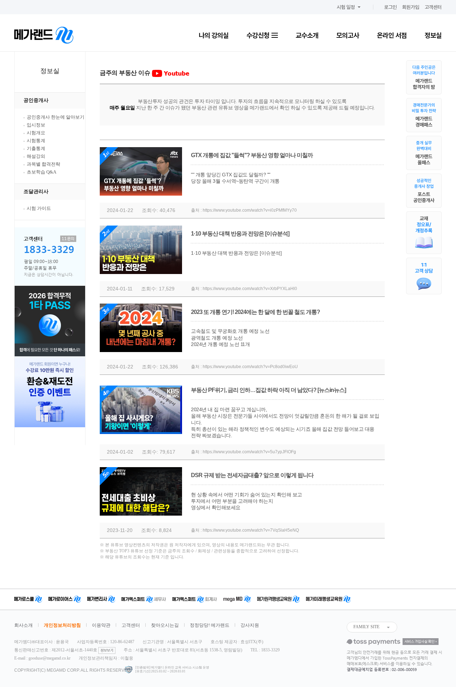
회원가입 (410, 7)
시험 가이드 (39, 208)
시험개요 (36, 132)
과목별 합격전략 (43, 164)
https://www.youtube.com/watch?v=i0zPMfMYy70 (250, 210)
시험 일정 (346, 7)
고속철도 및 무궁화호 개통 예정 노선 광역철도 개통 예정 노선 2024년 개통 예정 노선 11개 (230, 337)
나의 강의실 (214, 35)
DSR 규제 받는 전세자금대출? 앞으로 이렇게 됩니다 (252, 475)
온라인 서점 (392, 35)
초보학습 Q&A (41, 172)
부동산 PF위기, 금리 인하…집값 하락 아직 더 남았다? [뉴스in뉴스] (268, 390)
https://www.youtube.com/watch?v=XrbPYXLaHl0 (250, 288)
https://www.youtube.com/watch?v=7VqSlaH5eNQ (251, 530)
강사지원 (249, 625)
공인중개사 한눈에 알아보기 (55, 117)
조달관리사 (36, 191)
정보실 (433, 35)
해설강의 (36, 156)
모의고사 (347, 35)
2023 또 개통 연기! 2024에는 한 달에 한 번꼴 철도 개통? (255, 312)
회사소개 (23, 625)
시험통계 (36, 140)
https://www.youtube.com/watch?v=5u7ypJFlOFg (249, 451)
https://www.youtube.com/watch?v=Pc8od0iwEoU (250, 366)
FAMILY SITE (366, 626)
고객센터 (433, 7)
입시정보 (36, 125)
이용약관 (101, 625)
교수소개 (307, 35)
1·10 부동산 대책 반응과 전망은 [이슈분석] (240, 234)
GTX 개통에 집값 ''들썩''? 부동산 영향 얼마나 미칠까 (252, 155)
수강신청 (259, 35)
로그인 (390, 7)
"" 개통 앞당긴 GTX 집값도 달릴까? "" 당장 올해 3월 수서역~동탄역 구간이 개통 (235, 178)
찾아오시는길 (165, 625)
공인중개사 (36, 100)
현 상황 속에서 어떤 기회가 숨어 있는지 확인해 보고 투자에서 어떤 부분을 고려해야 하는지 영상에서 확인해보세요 (246, 501)
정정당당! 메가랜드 (209, 625)
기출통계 (36, 148)
